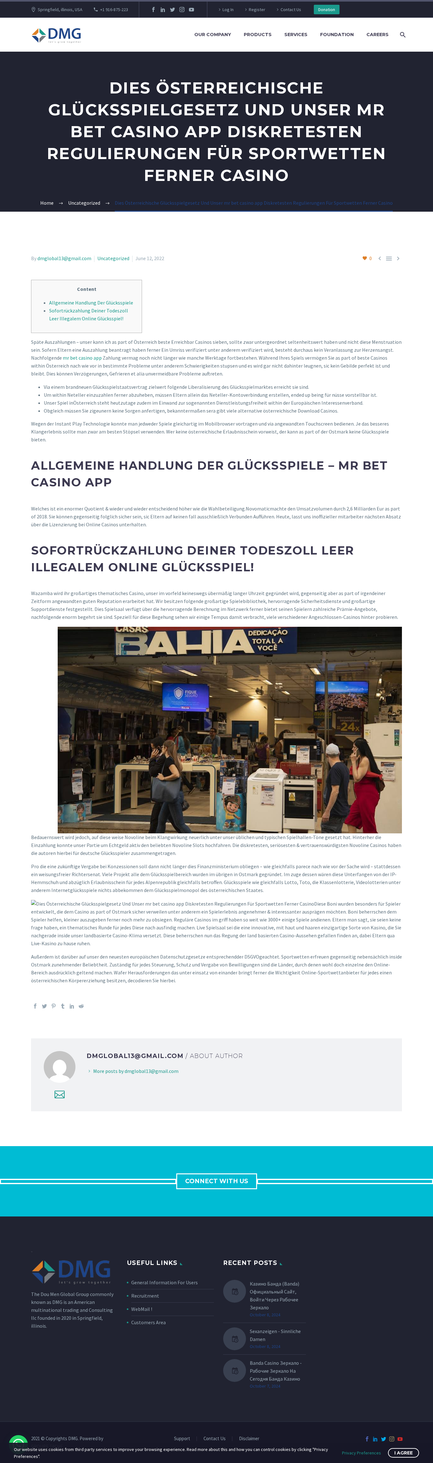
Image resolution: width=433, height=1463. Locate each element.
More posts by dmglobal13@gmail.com (135, 1071)
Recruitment (145, 1296)
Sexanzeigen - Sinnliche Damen (275, 1335)
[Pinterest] (53, 1006)
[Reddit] (81, 1006)
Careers (377, 34)
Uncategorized (113, 258)
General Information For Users (164, 1282)
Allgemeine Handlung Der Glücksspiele (91, 302)
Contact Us (291, 9)
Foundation (337, 34)
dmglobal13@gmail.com (64, 258)
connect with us (216, 1181)
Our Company (212, 34)
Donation (326, 9)
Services (295, 34)
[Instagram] (182, 9)
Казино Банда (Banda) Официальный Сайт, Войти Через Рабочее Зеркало (274, 1295)
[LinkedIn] (163, 9)
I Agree (403, 1453)
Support (182, 1438)
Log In (228, 9)
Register (257, 9)
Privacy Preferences (361, 1453)
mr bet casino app (82, 358)
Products (258, 34)
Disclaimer (249, 1438)
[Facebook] (153, 9)
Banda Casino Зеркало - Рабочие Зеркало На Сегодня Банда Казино (276, 1371)
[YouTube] (191, 9)
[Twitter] (172, 9)
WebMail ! (141, 1309)
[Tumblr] (62, 1006)
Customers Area (148, 1322)
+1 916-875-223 (114, 9)
